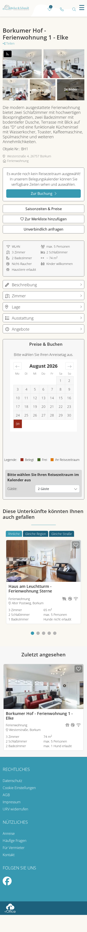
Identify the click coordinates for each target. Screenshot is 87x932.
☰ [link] (82, 7)
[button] (32, 633)
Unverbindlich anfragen (43, 229)
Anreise (9, 833)
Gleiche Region (35, 534)
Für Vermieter (14, 847)
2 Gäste (43, 489)
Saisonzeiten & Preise (43, 208)
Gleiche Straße (61, 534)
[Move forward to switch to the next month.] (69, 366)
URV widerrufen (15, 809)
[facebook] (7, 883)
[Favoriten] (76, 545)
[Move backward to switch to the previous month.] (17, 366)
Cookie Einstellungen (19, 787)
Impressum (12, 802)
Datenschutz (12, 780)
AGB (6, 794)
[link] (61, 9)
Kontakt (8, 854)
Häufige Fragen (14, 840)
